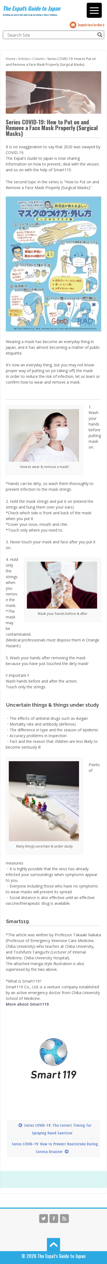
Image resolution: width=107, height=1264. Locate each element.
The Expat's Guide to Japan (31, 8)
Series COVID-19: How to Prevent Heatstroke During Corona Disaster (55, 1147)
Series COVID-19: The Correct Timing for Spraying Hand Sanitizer (57, 1129)
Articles (24, 58)
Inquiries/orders (91, 24)
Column (38, 58)
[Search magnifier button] (100, 35)
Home (10, 58)
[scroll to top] (53, 1244)
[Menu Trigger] (94, 10)
